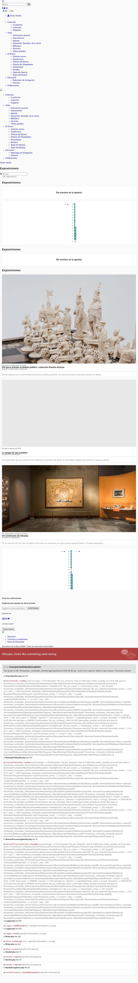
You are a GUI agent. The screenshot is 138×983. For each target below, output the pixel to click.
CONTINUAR (33, 608)
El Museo (11, 54)
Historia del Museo (21, 62)
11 (75, 231)
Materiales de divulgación (23, 80)
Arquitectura (18, 59)
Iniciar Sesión (15, 16)
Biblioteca (17, 46)
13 (75, 236)
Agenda (16, 41)
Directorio (11, 636)
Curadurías (17, 25)
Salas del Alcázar (20, 75)
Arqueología (18, 67)
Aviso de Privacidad (15, 642)
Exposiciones (18, 38)
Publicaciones (13, 85)
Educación (11, 77)
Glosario (16, 83)
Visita (9, 33)
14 (75, 239)
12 (75, 233)
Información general (21, 35)
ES (6, 11)
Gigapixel (17, 30)
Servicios (16, 48)
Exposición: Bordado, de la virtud (27, 43)
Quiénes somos (19, 56)
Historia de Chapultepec (23, 64)
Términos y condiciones (17, 639)
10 (75, 228)
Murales (16, 70)
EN (12, 11)
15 (75, 241)
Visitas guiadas (19, 51)
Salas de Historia (20, 72)
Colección (11, 22)
